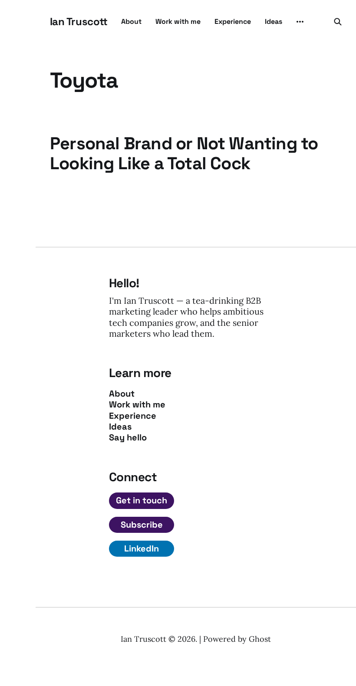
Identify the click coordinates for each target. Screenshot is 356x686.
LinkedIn (141, 548)
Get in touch (141, 500)
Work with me (178, 21)
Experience (232, 21)
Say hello (128, 437)
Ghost (260, 639)
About (131, 21)
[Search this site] (337, 21)
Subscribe (142, 524)
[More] (300, 21)
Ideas (273, 21)
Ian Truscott (78, 21)
